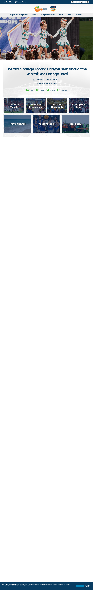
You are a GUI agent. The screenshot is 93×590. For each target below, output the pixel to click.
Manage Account (21, 2)
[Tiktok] (87, 2)
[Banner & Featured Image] (36, 105)
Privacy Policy (87, 586)
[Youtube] (78, 2)
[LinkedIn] (84, 2)
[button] (69, 2)
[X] (75, 2)
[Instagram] (81, 2)
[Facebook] (72, 2)
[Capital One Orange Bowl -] (45, 8)
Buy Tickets (9, 2)
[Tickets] (14, 105)
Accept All (80, 586)
